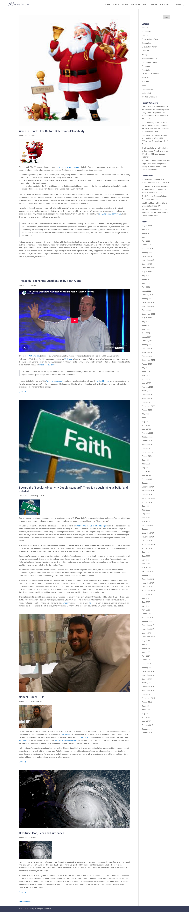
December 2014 (148, 733)
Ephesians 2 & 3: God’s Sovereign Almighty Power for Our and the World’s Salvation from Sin (155, 189)
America (145, 28)
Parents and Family (149, 62)
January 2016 (147, 683)
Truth (144, 85)
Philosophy (146, 66)
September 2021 (148, 452)
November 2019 (148, 537)
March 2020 (146, 521)
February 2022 (147, 433)
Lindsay (66, 603)
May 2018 (146, 606)
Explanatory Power (36, 701)
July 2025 (145, 275)
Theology (33, 285)
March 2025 (146, 291)
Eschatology (146, 43)
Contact (177, 4)
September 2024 (148, 314)
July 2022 (145, 414)
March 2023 (146, 383)
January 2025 (147, 299)
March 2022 (146, 429)
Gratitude (33, 837)
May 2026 (146, 237)
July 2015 (145, 706)
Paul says (23, 740)
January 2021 (147, 483)
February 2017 (147, 664)
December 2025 (148, 256)
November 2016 (148, 675)
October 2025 (147, 264)
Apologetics (146, 32)
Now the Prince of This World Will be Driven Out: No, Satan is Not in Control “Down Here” (155, 213)
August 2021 (147, 456)
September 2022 (148, 406)
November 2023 (148, 352)
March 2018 (146, 614)
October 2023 (147, 356)
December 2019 (148, 533)
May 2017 (146, 652)
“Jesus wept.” (66, 734)
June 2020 (146, 510)
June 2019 (146, 556)
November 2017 (148, 629)
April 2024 (146, 333)
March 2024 (146, 337)
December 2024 (148, 302)
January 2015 (147, 729)
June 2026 (146, 233)
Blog (115, 4)
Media (154, 4)
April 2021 (146, 471)
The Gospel (146, 78)
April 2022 (146, 425)
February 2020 (147, 525)
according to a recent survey (69, 167)
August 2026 (147, 225)
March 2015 (146, 721)
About (146, 4)
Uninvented (146, 93)
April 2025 (146, 287)
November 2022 (148, 398)
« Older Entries (25, 902)
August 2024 (147, 318)
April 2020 (146, 518)
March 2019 (146, 567)
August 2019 (147, 548)
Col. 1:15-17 (85, 737)
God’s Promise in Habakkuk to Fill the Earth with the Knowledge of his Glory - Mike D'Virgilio (155, 110)
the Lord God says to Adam (65, 740)
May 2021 (146, 468)
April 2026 (146, 241)
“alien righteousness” (54, 381)
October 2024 (147, 310)
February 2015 (147, 725)
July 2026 (145, 229)
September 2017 (148, 637)
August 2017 (147, 641)
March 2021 (146, 475)
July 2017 (145, 644)
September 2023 (148, 360)
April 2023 (146, 379)
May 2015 (146, 714)
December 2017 (148, 625)
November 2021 (148, 445)
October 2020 (147, 494)
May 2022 (146, 422)
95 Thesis (68, 359)
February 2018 (147, 617)
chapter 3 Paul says (47, 365)
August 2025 (147, 272)
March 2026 (146, 245)
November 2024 (148, 306)
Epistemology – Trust (150, 39)
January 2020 (147, 529)
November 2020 (148, 491)
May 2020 (146, 514)
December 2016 (148, 671)
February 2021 (147, 479)
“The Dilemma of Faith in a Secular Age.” (91, 526)
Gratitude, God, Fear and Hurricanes (41, 833)
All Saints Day (34, 356)
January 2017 (147, 667)
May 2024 (146, 329)
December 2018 (148, 579)
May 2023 (146, 375)
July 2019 (145, 552)
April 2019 (146, 564)
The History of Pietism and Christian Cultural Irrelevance (156, 167)
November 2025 (148, 260)
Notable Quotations (149, 58)
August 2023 (147, 364)
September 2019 (148, 544)
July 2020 (145, 506)
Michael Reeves (103, 381)
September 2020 (148, 498)
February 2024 (147, 341)
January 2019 (147, 575)
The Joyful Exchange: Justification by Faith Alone (50, 280)
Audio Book (165, 4)
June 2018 (146, 602)
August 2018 (147, 594)
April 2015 (146, 717)
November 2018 (148, 583)
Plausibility (146, 70)
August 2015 (147, 702)
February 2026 (147, 249)
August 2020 (147, 502)
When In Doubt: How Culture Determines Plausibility (51, 131)
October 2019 (147, 541)
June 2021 (146, 464)
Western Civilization (149, 97)
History (144, 55)
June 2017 (146, 648)
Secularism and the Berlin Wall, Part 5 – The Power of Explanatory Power (155, 128)
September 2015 (148, 698)
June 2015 (146, 710)
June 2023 (146, 372)
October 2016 (147, 679)
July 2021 (145, 460)
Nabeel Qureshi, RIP (31, 697)
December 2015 (148, 687)
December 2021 (148, 441)
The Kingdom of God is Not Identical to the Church (155, 116)
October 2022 (147, 402)
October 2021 (147, 448)
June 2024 (146, 325)
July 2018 (145, 598)
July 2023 (145, 368)
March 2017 (146, 660)
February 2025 (147, 295)
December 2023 (148, 349)
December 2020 (148, 487)
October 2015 (147, 694)
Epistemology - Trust (37, 496)
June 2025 (146, 279)
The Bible (135, 4)
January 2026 (147, 252)
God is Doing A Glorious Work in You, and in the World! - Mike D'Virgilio (154, 138)
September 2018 (148, 591)
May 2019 (146, 560)
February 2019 (147, 571)
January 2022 (147, 437)
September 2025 (148, 268)
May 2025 (146, 283)
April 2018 (146, 610)
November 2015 (148, 691)
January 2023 (147, 391)
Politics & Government (150, 74)
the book (91, 603)
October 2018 (147, 587)
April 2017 (146, 656)
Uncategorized (147, 89)
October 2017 (147, 633)
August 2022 (147, 410)
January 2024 (147, 345)
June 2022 (146, 418)
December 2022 (148, 395)
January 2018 (147, 621)
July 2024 (145, 322)
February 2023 (147, 387)
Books (125, 4)
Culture (32, 135)
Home (107, 4)
